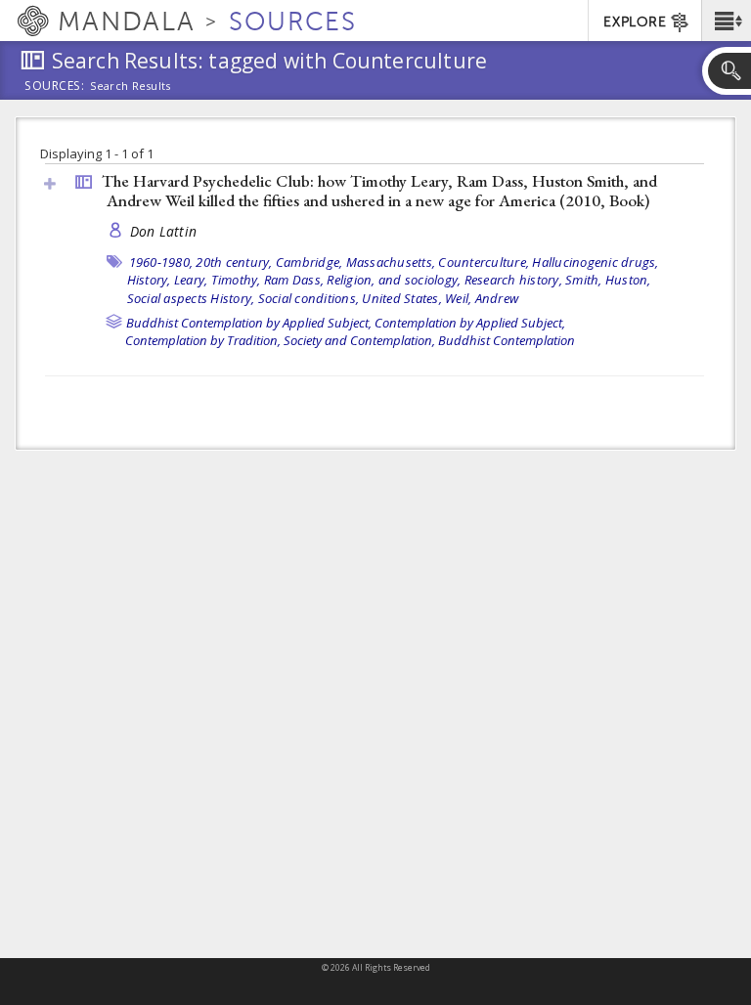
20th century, (234, 262)
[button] (726, 20)
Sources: (54, 87)
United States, (402, 298)
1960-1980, (161, 262)
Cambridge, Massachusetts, (355, 262)
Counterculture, (483, 262)
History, (149, 279)
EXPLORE (634, 22)
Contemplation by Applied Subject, (470, 322)
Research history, (513, 279)
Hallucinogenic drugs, (595, 262)
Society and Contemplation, (359, 340)
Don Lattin (164, 231)
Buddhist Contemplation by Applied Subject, (249, 322)
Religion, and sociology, (394, 279)
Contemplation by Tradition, (203, 340)
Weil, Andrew (481, 298)
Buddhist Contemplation (506, 340)
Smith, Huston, (608, 279)
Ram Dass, (294, 279)
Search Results (130, 86)
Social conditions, (309, 298)
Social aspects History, (191, 298)
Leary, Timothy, (217, 279)
